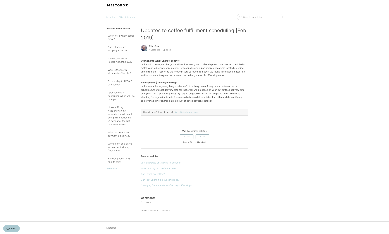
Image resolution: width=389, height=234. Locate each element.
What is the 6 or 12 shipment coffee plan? (119, 71)
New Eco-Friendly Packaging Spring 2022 (120, 60)
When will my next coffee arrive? (121, 37)
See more (111, 168)
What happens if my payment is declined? (119, 134)
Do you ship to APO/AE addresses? (120, 83)
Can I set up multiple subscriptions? (160, 179)
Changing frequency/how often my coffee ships (166, 185)
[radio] (186, 136)
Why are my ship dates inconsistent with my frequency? (120, 147)
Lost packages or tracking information (161, 162)
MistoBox (110, 17)
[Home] (117, 6)
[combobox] (260, 17)
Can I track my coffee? (153, 174)
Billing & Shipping (127, 17)
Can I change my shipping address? (117, 49)
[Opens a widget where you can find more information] (11, 228)
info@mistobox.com (186, 112)
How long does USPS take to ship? (119, 160)
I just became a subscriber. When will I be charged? (121, 96)
